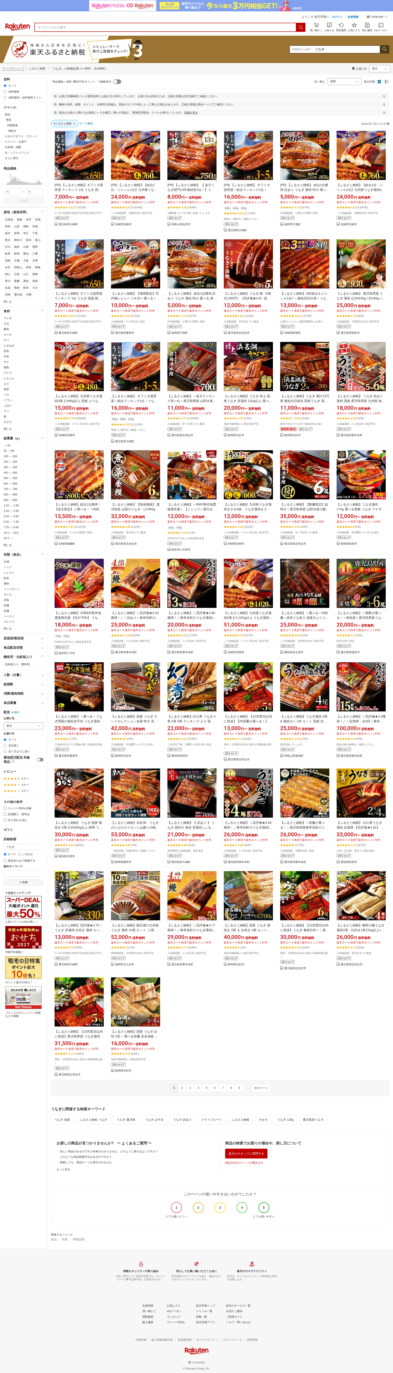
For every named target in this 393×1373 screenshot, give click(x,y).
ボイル (8, 594)
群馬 (17, 233)
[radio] (5, 85)
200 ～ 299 (10, 461)
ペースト (9, 616)
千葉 (35, 233)
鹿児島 (18, 294)
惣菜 (65, 1239)
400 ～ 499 (10, 472)
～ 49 (7, 445)
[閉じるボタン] (384, 96)
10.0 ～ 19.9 (11, 532)
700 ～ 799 (10, 489)
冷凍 (6, 561)
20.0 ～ (8, 538)
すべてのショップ (13, 68)
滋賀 (7, 260)
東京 (7, 240)
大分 (35, 287)
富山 (37, 240)
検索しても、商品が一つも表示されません (86, 1162)
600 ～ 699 (10, 483)
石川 (7, 246)
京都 (17, 260)
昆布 (6, 351)
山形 (17, 226)
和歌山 (18, 267)
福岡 (35, 281)
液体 (6, 583)
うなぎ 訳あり (182, 1119)
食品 (54, 1239)
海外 (16, 712)
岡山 (7, 274)
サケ (6, 362)
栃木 (7, 233)
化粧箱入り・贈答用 (17, 664)
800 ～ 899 (10, 494)
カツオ (8, 334)
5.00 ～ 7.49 (11, 521)
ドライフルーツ (211, 1119)
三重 (35, 253)
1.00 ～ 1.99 (11, 505)
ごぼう (8, 405)
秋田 (7, 226)
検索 (25, 200)
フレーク (9, 621)
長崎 (17, 287)
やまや (263, 1119)
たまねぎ (9, 345)
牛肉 (6, 356)
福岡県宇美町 (292, 224)
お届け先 (9, 718)
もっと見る (63, 1169)
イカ (6, 394)
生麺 (6, 610)
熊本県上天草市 (181, 549)
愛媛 (17, 281)
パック (8, 567)
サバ (6, 340)
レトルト (9, 572)
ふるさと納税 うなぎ (93, 1119)
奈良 (7, 267)
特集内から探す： (303, 49)
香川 (7, 281)
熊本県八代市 (67, 653)
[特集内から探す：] (384, 49)
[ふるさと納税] (87, 49)
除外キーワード (13, 866)
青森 (19, 219)
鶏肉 (6, 367)
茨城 (35, 226)
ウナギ (8, 318)
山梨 (26, 246)
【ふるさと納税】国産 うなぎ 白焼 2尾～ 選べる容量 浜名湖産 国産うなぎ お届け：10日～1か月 (134, 1036)
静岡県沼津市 (67, 856)
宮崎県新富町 (292, 332)
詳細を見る (191, 112)
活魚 (6, 600)
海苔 (6, 389)
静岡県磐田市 (123, 862)
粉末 (6, 578)
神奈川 (18, 240)
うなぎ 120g (285, 1119)
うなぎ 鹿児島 (126, 1119)
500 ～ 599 (10, 478)
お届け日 (9, 733)
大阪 (26, 260)
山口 (26, 274)
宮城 (37, 219)
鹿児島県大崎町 (68, 224)
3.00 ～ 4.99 (11, 516)
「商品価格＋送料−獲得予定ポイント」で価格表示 (80, 81)
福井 (17, 246)
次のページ (261, 1088)
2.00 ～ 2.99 (11, 511)
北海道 (9, 219)
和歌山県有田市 (181, 224)
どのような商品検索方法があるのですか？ (86, 1156)
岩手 (28, 219)
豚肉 (6, 329)
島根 (37, 267)
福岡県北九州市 (124, 964)
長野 (35, 246)
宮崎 (7, 294)
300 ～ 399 (10, 467)
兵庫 (35, 260)
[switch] (40, 759)
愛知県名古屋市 (293, 652)
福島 (26, 226)
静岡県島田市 (349, 543)
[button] (377, 17)
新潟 (28, 240)
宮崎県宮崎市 (123, 224)
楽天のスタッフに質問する (246, 1153)
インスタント (12, 589)
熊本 (26, 287)
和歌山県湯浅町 (293, 755)
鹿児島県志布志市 (239, 332)
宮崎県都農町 (67, 543)
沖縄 (28, 294)
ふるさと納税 (240, 1119)
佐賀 (7, 287)
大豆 (6, 323)
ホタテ (8, 422)
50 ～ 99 (9, 451)
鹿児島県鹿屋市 (124, 332)
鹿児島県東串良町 (352, 435)
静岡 (17, 253)
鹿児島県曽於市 (350, 332)
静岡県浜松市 (236, 435)
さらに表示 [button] (11, 158)
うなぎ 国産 (62, 1119)
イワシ (8, 400)
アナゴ (8, 372)
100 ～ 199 (10, 456)
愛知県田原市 (179, 755)
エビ (6, 383)
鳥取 (28, 267)
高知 (26, 281)
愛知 (26, 253)
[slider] (3, 184)
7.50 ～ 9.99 (11, 527)
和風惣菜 (79, 1239)
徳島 (35, 274)
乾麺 (6, 605)
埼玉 (26, 233)
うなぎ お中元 (154, 1119)
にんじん (9, 378)
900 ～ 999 (10, 500)
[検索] (300, 27)
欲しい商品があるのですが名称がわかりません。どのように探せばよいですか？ (109, 1151)
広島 (17, 274)
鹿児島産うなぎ (313, 1119)
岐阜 (7, 253)
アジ (6, 411)
